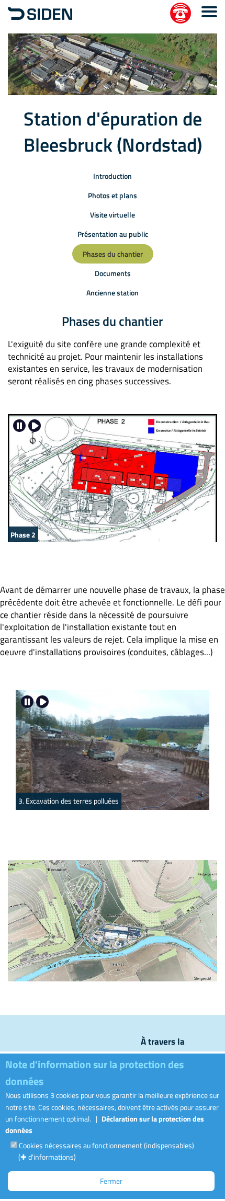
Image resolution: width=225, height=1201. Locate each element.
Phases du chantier (113, 253)
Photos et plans (112, 195)
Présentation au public (112, 233)
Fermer (111, 1180)
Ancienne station (112, 292)
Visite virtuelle (112, 214)
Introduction (112, 175)
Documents (113, 273)
